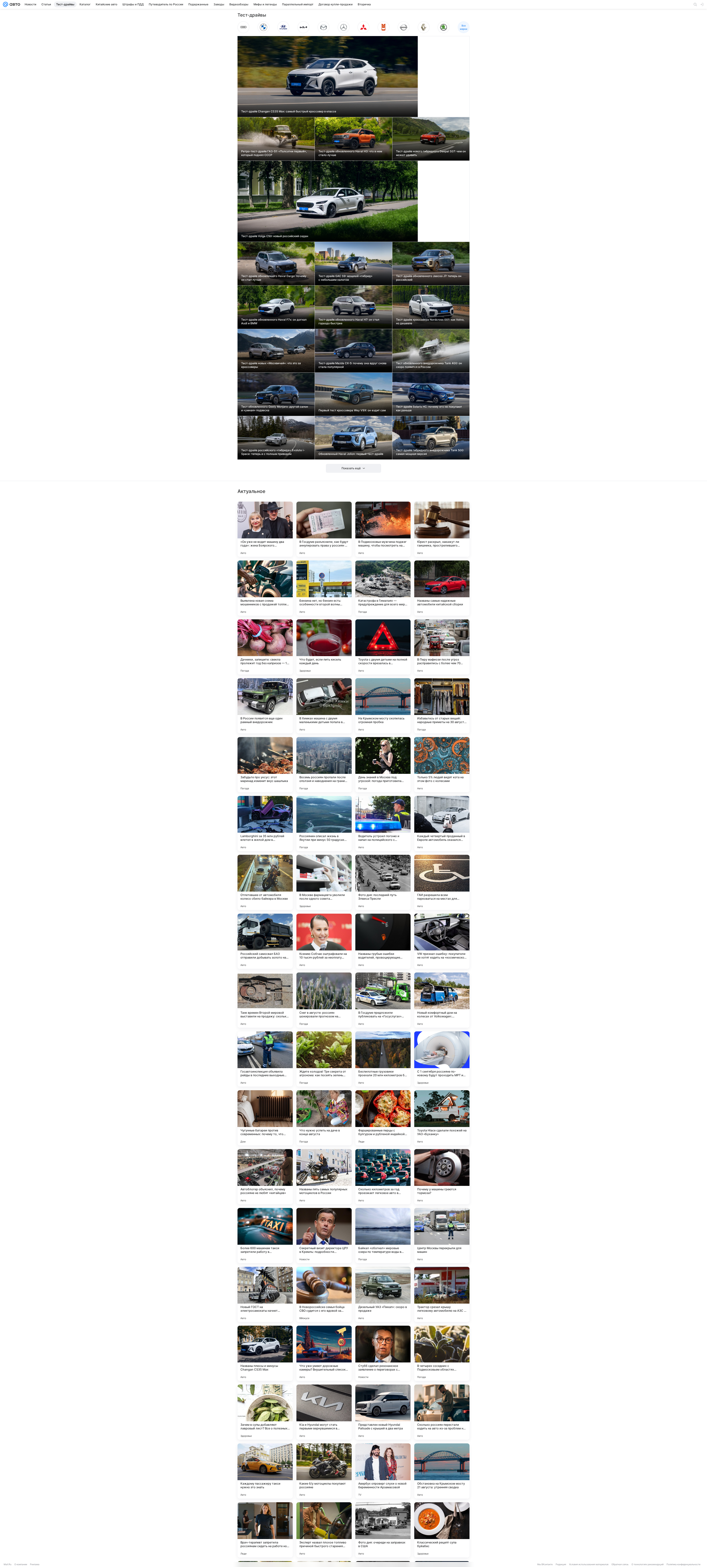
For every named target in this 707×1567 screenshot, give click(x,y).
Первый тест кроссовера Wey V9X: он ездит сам (352, 410)
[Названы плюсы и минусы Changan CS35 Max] (265, 1353)
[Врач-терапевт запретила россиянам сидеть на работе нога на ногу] (265, 1529)
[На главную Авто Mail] (14, 4)
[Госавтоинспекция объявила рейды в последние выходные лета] (265, 1059)
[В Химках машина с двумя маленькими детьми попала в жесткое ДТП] (324, 705)
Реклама (34, 1564)
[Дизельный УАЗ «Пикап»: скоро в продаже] (383, 1294)
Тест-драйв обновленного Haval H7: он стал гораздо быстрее (349, 321)
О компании (20, 1564)
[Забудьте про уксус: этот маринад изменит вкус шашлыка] (265, 764)
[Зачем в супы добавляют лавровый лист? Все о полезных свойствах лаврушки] (265, 1412)
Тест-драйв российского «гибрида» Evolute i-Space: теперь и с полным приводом (273, 452)
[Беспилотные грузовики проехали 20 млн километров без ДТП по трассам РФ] (383, 1059)
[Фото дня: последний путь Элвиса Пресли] (383, 882)
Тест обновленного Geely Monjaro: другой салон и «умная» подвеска (274, 408)
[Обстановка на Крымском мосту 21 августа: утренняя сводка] (441, 1471)
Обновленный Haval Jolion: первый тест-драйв (351, 454)
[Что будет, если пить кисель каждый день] (324, 647)
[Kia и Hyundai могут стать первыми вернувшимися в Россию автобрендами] (324, 1412)
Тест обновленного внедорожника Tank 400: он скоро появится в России (429, 365)
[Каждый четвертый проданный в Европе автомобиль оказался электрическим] (441, 823)
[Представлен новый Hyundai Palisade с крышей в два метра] (383, 1412)
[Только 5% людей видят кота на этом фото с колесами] (441, 764)
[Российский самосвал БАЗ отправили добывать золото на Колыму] (265, 941)
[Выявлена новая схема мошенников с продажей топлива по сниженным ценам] (265, 588)
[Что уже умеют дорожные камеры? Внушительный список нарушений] (324, 1353)
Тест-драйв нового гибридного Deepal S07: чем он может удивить (431, 153)
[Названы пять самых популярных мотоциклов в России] (324, 1176)
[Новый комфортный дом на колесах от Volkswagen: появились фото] (441, 1000)
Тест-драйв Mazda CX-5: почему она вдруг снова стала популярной (352, 365)
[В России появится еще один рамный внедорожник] (265, 705)
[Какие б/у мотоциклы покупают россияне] (324, 1471)
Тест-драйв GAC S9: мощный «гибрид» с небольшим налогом (345, 277)
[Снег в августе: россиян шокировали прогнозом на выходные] (324, 1000)
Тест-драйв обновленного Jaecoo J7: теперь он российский (428, 277)
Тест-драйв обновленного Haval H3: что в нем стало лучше (350, 153)
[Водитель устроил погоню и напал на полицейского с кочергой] (383, 823)
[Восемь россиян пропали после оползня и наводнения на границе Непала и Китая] (324, 764)
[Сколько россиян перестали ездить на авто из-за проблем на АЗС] (441, 1412)
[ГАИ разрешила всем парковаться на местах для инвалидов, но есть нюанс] (441, 882)
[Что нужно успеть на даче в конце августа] (324, 1117)
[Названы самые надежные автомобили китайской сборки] (441, 588)
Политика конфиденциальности (683, 1564)
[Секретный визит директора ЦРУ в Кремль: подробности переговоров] (324, 1235)
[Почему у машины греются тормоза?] (441, 1176)
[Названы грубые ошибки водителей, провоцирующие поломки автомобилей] (383, 941)
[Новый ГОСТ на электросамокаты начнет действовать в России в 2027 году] (265, 1294)
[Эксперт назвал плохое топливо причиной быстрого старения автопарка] (324, 1529)
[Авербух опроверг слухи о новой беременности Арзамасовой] (383, 1471)
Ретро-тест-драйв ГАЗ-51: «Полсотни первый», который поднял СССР (274, 153)
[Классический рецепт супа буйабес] (441, 1529)
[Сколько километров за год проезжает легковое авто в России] (383, 1176)
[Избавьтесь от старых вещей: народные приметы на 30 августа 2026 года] (441, 705)
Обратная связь (620, 1564)
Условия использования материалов (588, 1564)
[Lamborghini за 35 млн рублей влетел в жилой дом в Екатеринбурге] (265, 823)
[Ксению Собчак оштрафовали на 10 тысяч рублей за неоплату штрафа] (324, 941)
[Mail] (5, 4)
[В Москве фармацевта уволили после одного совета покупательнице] (324, 882)
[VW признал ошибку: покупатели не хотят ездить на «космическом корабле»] (441, 941)
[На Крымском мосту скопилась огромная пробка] (383, 705)
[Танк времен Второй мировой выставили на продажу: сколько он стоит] (265, 1000)
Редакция (561, 1564)
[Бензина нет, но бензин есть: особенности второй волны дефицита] (324, 588)
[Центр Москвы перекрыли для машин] (441, 1235)
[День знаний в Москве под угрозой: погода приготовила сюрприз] (383, 764)
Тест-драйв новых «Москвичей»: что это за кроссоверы (271, 365)
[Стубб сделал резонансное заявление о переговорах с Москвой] (383, 1353)
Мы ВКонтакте (545, 1564)
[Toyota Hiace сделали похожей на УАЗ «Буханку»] (441, 1117)
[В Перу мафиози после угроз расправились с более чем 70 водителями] (441, 647)
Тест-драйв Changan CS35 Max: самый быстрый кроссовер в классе (288, 111)
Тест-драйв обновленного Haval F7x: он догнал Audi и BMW (274, 321)
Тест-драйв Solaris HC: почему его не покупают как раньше (429, 408)
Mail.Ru (7, 1564)
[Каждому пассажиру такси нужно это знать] (265, 1471)
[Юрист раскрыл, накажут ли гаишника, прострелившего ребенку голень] (441, 529)
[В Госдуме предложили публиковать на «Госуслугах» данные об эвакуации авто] (383, 1000)
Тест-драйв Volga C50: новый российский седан (274, 236)
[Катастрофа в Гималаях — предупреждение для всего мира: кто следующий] (383, 588)
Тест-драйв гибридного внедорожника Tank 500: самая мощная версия (430, 452)
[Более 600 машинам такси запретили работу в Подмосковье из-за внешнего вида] (265, 1235)
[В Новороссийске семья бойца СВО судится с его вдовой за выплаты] (324, 1294)
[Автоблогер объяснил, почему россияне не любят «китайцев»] (265, 1176)
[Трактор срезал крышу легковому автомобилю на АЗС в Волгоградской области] (441, 1294)
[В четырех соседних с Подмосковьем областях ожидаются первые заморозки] (441, 1353)
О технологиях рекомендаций (648, 1564)
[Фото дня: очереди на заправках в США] (383, 1529)
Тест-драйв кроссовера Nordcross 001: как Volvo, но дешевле (430, 321)
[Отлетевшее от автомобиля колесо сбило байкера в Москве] (265, 882)
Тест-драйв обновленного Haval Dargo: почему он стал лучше (273, 277)
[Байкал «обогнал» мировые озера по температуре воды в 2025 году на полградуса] (383, 1235)
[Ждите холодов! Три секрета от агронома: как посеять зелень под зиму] (324, 1059)
